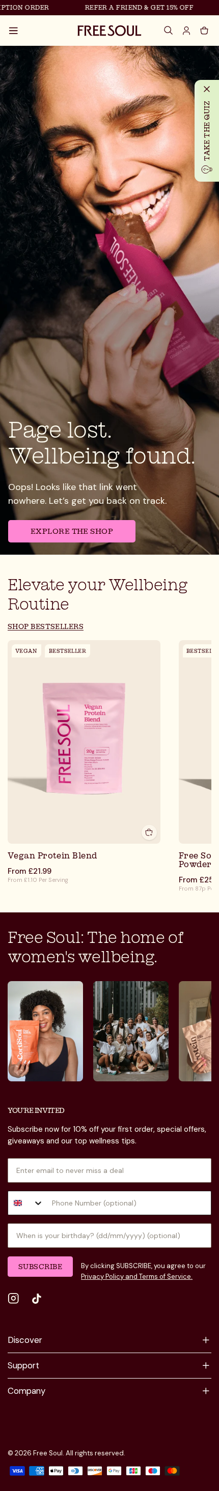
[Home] (109, 30)
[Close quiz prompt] (207, 89)
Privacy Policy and (109, 1276)
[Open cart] (204, 30)
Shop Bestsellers (46, 626)
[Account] (187, 30)
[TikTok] (37, 1299)
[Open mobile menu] (13, 30)
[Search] (169, 30)
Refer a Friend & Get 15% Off (131, 7)
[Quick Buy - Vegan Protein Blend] (149, 832)
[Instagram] (13, 1299)
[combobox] (26, 1203)
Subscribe (40, 1266)
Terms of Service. (165, 1276)
